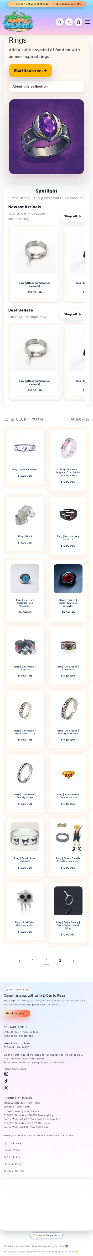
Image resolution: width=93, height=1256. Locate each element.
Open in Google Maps (48, 1235)
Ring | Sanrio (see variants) (25, 859)
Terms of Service (14, 1171)
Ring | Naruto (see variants (68, 537)
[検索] (60, 22)
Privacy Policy (12, 1150)
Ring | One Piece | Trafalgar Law (25, 796)
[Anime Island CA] (18, 21)
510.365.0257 (12, 1032)
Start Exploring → (30, 70)
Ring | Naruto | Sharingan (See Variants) (68, 603)
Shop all (72, 216)
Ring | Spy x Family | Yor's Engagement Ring (68, 925)
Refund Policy (12, 1157)
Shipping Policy (13, 1164)
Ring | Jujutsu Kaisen (24, 469)
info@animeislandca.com (19, 1035)
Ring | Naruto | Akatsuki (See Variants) (25, 603)
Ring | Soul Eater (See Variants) (25, 923)
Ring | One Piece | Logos (25, 668)
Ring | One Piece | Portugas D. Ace (68, 732)
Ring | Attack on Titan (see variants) (34, 284)
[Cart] (78, 22)
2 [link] (46, 961)
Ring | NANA (24, 536)
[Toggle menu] (87, 22)
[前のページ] (19, 960)
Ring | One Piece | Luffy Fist (68, 668)
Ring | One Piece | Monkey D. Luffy (25, 732)
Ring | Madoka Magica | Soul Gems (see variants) (68, 472)
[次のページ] (73, 960)
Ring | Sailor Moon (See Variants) (68, 796)
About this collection (30, 86)
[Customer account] (69, 22)
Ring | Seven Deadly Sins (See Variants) (68, 859)
